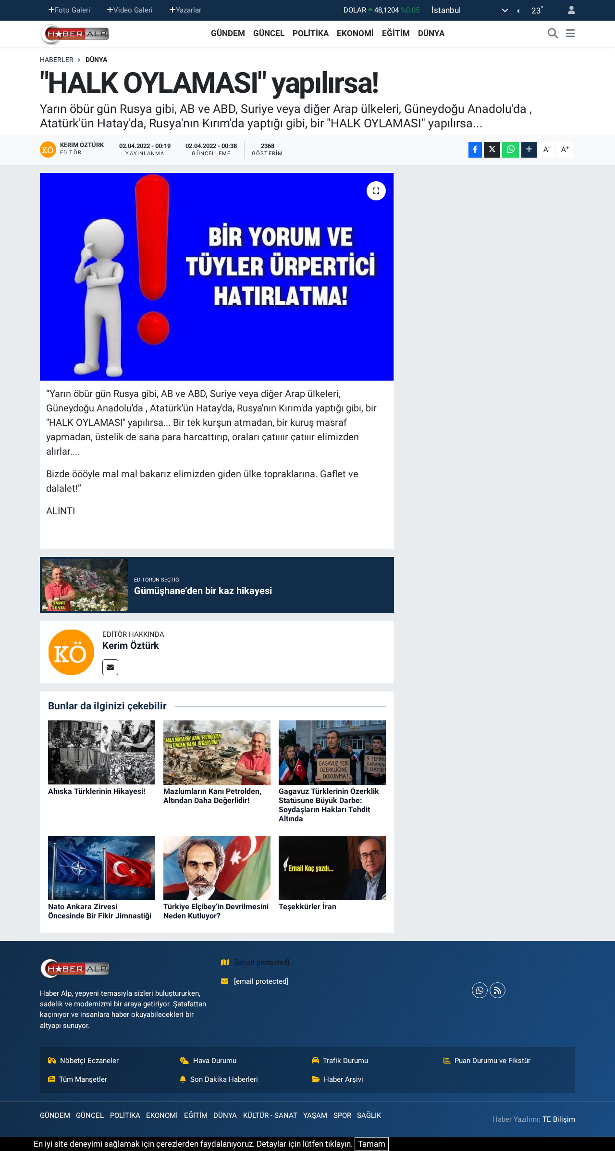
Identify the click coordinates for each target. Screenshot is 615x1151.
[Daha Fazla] (529, 150)
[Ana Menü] (570, 33)
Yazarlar (188, 10)
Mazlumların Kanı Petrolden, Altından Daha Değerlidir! (212, 796)
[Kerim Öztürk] (71, 651)
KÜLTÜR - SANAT (270, 1115)
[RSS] (497, 990)
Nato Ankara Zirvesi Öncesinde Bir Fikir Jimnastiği (99, 911)
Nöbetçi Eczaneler (89, 1060)
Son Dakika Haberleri (224, 1079)
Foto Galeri (72, 10)
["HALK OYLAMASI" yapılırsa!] (217, 277)
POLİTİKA (311, 33)
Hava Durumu (214, 1060)
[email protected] (262, 962)
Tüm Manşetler (83, 1079)
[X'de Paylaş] (492, 150)
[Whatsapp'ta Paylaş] (510, 150)
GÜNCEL (268, 33)
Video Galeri (133, 10)
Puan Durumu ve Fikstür (492, 1060)
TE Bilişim (558, 1119)
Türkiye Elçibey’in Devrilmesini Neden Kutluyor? (216, 911)
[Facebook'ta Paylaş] (475, 150)
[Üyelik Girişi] (567, 10)
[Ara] (553, 33)
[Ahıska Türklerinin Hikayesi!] (101, 751)
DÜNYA (431, 33)
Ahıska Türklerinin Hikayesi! (96, 791)
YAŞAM (315, 1115)
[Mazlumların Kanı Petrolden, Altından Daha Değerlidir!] (217, 751)
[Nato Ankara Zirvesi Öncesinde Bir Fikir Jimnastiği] (101, 867)
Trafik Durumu (345, 1060)
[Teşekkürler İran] (332, 867)
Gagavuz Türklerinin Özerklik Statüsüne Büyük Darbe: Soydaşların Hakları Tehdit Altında (329, 805)
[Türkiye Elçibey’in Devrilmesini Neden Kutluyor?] (217, 867)
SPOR (342, 1115)
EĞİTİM (396, 33)
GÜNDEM (228, 33)
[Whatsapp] (480, 990)
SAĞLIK (369, 1115)
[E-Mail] (110, 667)
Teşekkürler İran (307, 906)
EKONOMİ (355, 33)
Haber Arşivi (343, 1079)
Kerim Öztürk (130, 645)
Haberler (57, 59)
